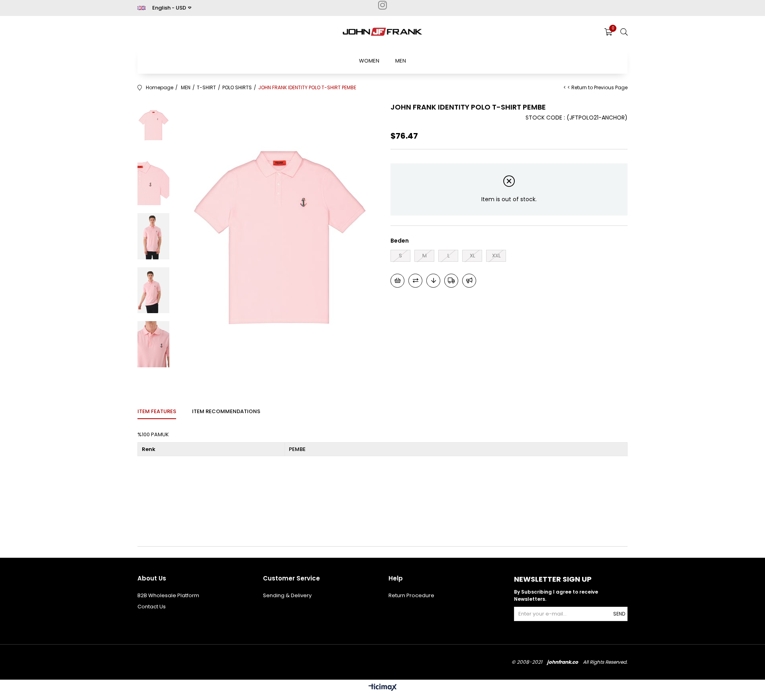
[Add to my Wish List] (397, 281)
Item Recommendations (226, 411)
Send (619, 613)
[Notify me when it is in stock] (469, 281)
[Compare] (415, 281)
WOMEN (369, 61)
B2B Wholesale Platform (168, 595)
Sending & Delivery (287, 595)
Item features (156, 411)
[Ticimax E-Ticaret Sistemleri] (383, 688)
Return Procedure (411, 595)
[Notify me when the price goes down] (433, 281)
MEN (400, 61)
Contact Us (151, 606)
